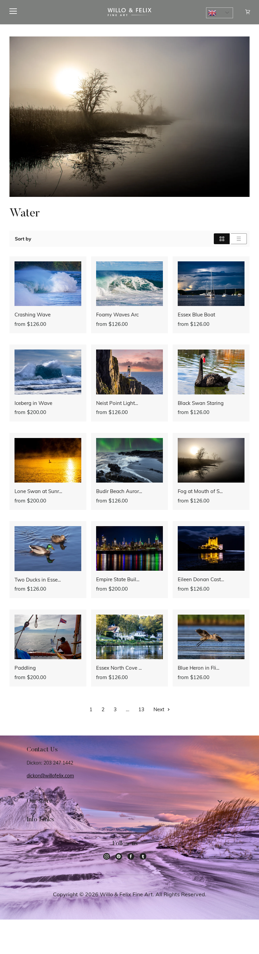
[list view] (239, 238)
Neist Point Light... (117, 403)
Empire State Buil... (117, 579)
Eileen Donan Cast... (201, 579)
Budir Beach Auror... (119, 491)
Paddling (25, 668)
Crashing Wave (33, 314)
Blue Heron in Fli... (198, 668)
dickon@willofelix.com (50, 776)
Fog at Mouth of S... (200, 491)
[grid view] (222, 238)
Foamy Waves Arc (117, 314)
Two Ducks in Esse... (38, 579)
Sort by (23, 238)
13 (141, 709)
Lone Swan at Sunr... (38, 491)
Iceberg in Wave (33, 403)
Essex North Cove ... (119, 668)
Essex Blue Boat (196, 314)
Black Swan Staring (201, 403)
